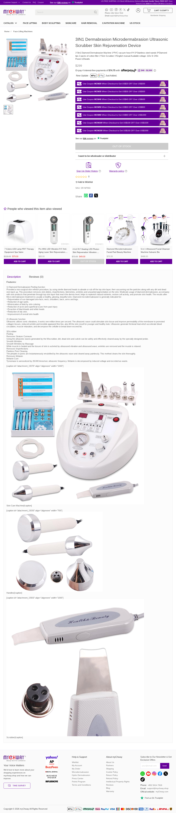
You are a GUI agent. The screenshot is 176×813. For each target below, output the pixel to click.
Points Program (78, 781)
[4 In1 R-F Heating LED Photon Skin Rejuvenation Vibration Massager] (88, 230)
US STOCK (135, 23)
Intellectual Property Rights (118, 781)
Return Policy (112, 775)
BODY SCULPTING (51, 23)
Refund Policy (112, 778)
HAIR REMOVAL (89, 23)
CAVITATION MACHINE (113, 23)
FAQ (34, 2)
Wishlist (75, 762)
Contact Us (27, 2)
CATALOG (9, 23)
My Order (76, 769)
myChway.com (162, 792)
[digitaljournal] (52, 772)
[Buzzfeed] (52, 767)
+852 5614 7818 (116, 13)
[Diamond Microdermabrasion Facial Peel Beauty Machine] (122, 230)
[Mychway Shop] (14, 12)
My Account (77, 765)
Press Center (77, 778)
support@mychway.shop (119, 16)
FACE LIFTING (30, 23)
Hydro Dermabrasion (81, 775)
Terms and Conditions (81, 785)
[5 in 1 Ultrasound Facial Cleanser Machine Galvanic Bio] (156, 230)
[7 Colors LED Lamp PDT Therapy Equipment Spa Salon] (20, 230)
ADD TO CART (20, 261)
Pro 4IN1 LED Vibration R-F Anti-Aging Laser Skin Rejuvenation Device (52, 252)
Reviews (109, 785)
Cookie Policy (112, 772)
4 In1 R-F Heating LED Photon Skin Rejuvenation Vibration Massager (86, 252)
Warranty (110, 791)
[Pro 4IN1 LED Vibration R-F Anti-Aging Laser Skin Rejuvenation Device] (54, 230)
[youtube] (111, 10)
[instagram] (116, 10)
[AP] (52, 762)
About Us (110, 762)
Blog (108, 788)
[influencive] (52, 781)
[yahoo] (52, 757)
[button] (86, 195)
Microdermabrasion (80, 772)
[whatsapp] (106, 10)
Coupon (41, 2)
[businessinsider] (52, 777)
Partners (110, 765)
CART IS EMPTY (161, 10)
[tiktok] (128, 10)
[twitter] (124, 10)
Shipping (110, 769)
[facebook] (120, 10)
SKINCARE (70, 23)
